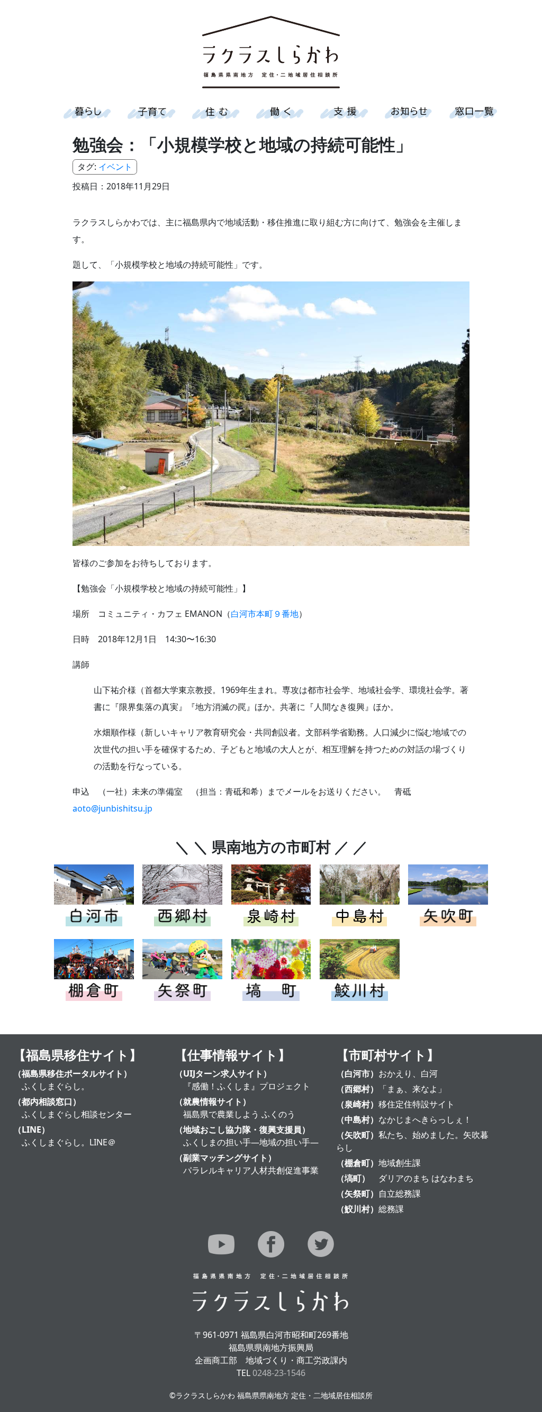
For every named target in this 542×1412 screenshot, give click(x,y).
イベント (115, 166)
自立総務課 (399, 1193)
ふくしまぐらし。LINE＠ (69, 1142)
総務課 (391, 1209)
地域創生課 (399, 1163)
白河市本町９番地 (265, 614)
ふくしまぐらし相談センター (77, 1114)
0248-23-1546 (278, 1373)
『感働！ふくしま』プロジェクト (246, 1086)
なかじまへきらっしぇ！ (425, 1119)
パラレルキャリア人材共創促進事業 (251, 1170)
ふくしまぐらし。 (55, 1086)
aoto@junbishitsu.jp (112, 808)
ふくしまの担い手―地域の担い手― (251, 1142)
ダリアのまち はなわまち (426, 1178)
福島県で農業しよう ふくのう (239, 1114)
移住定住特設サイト (416, 1104)
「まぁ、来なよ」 (412, 1089)
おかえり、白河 (408, 1073)
